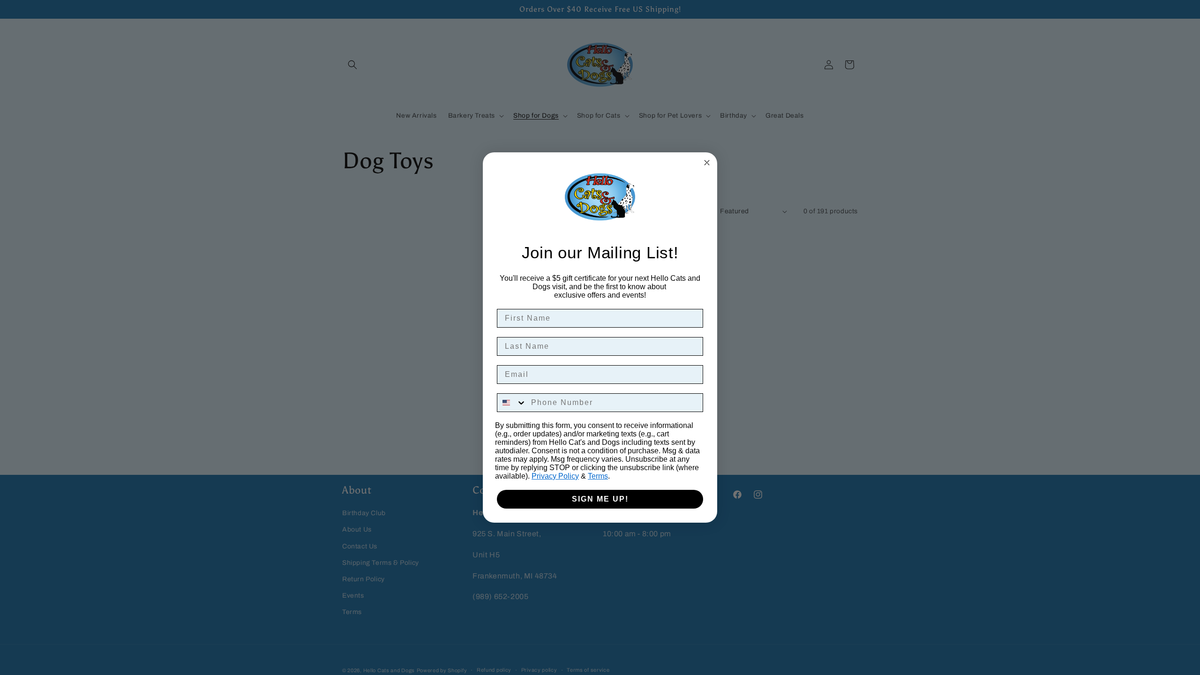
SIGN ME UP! (600, 499)
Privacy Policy (555, 476)
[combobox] (511, 403)
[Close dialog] (706, 162)
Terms (598, 476)
